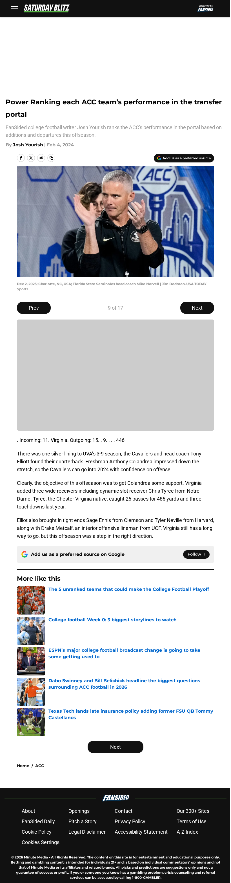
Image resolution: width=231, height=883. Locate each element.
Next (197, 308)
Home (23, 765)
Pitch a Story (82, 821)
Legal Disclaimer (87, 832)
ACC (39, 765)
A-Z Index (187, 832)
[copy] (51, 158)
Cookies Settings (40, 842)
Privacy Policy (130, 821)
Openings (79, 811)
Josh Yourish (28, 144)
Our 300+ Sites (193, 811)
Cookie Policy (37, 832)
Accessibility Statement (141, 832)
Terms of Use (191, 821)
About (28, 811)
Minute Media (36, 857)
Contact (123, 811)
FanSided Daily (38, 821)
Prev (34, 308)
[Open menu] (14, 8)
